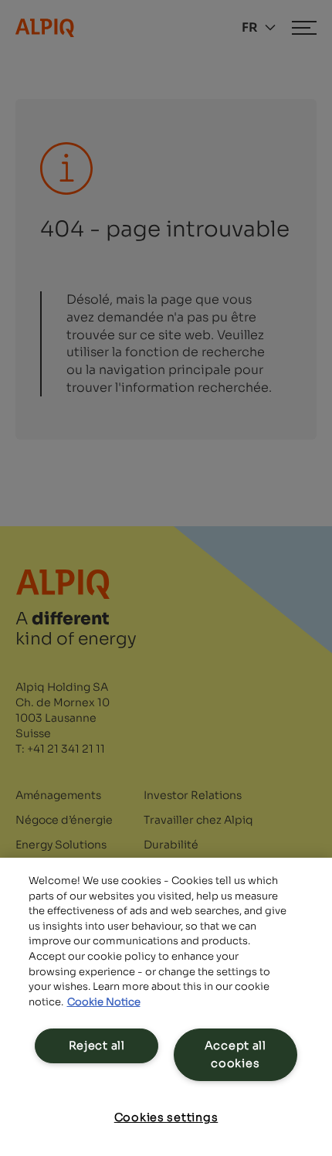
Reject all (97, 1045)
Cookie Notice (104, 1001)
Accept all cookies (235, 1054)
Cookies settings (166, 1117)
